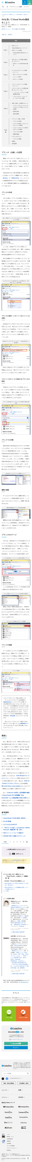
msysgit (12, 716)
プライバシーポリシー (12, 1148)
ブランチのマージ (16, 136)
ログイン (13, 862)
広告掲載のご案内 (23, 1083)
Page (6, 50)
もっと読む (6, 891)
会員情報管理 (10, 1138)
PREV (5, 842)
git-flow (5, 178)
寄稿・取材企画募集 (9, 1083)
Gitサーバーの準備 (17, 50)
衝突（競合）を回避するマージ (20, 103)
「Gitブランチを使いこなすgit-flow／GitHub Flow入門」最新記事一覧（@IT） (16, 829)
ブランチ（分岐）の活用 (18, 119)
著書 (19, 921)
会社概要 (9, 1143)
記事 (22, 921)
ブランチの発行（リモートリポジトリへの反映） (20, 124)
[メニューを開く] (2, 2)
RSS (12, 923)
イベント (4, 1097)
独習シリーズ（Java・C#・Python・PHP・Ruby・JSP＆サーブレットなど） (20, 954)
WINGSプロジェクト (17, 905)
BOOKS (20, 1097)
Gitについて (15, 45)
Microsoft (10, 34)
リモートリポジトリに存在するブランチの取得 (20, 128)
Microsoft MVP (18, 945)
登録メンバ (22, 916)
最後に (14, 141)
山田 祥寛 (20, 29)
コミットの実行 (17, 77)
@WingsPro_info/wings (20, 924)
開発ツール (4, 34)
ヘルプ (8, 1134)
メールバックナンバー (17, 1039)
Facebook (21, 926)
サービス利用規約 (11, 1145)
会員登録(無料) (17, 860)
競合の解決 (16, 114)
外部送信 (9, 1150)
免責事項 (9, 1141)
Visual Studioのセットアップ (19, 48)
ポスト (21, 868)
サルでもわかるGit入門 (10, 824)
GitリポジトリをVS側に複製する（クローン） (20, 60)
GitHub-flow (15, 178)
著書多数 (22, 968)
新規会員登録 (16, 1043)
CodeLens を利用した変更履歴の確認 (18, 792)
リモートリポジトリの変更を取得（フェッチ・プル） (20, 89)
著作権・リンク (10, 1136)
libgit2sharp (7, 702)
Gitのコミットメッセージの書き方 (13, 833)
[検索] (3, 7)
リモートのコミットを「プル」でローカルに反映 (20, 97)
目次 (16, 40)
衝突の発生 (16, 111)
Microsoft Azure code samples (11, 786)
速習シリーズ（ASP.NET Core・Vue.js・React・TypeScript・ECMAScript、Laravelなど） (19, 958)
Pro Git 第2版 (7, 821)
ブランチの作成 (17, 121)
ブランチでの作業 (17, 132)
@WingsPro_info (19, 923)
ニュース (4, 1090)
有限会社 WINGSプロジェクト (18, 907)
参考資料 (14, 143)
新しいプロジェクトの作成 (20, 74)
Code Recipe (20, 775)
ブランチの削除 (17, 139)
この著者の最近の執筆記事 (17, 932)
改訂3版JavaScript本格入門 (19, 962)
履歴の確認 (16, 134)
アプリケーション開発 (16, 7)
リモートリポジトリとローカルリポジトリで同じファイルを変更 (20, 107)
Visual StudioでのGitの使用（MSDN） (14, 818)
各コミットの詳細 (17, 79)
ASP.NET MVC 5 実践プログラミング (14, 836)
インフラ (26, 7)
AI (7, 7)
